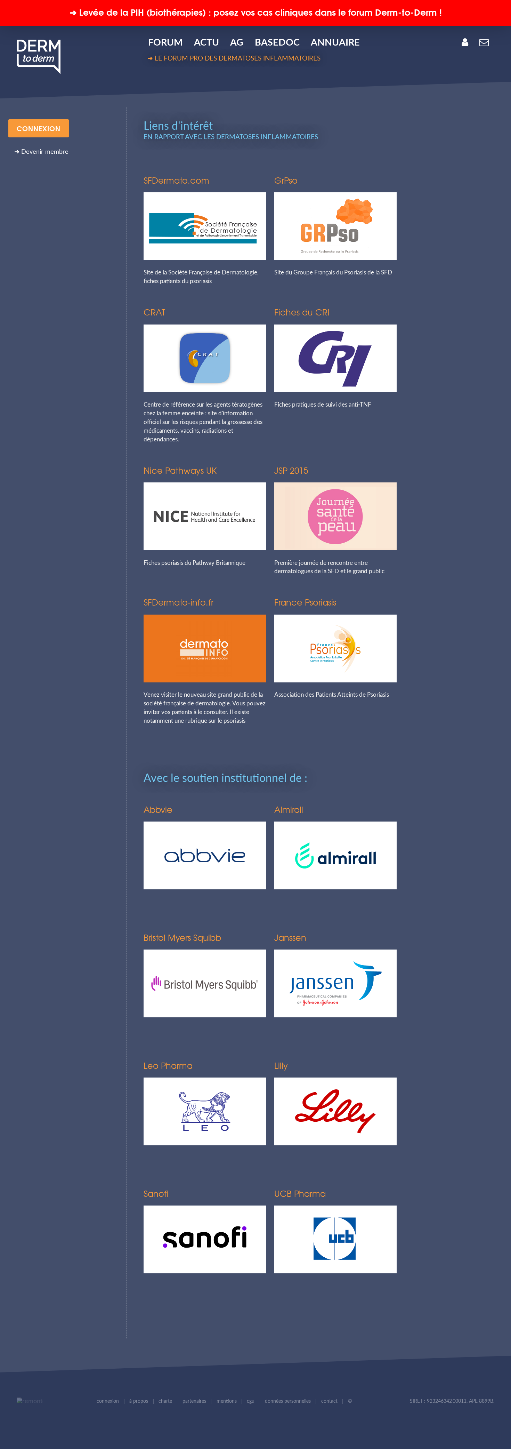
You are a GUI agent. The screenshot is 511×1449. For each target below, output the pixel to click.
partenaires (194, 1401)
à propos (138, 1401)
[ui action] (28, 1402)
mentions (227, 1401)
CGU (250, 1401)
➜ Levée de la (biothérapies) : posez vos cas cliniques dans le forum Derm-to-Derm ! (256, 11)
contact (329, 1401)
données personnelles (288, 1401)
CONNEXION (38, 128)
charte (165, 1401)
